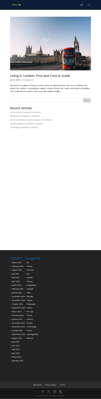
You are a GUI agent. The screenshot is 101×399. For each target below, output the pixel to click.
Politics (29, 308)
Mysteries (37, 385)
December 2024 (18, 296)
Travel (29, 330)
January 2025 (17, 292)
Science (30, 319)
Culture (29, 266)
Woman (30, 338)
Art (28, 262)
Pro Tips (30, 311)
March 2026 (16, 262)
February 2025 (17, 289)
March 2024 (16, 311)
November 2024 (18, 300)
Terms (62, 385)
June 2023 (16, 345)
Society (30, 323)
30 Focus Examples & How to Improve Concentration (31, 120)
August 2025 (17, 270)
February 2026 (17, 266)
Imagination (31, 285)
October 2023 (17, 330)
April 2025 (16, 281)
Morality (30, 296)
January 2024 (17, 319)
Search (87, 100)
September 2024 (18, 308)
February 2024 (17, 315)
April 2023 (16, 353)
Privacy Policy (50, 385)
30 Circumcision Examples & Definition (25, 112)
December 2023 (18, 323)
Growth (30, 277)
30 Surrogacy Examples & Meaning (24, 127)
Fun (28, 274)
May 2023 (16, 349)
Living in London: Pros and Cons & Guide (40, 75)
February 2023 (17, 360)
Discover (30, 270)
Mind (29, 292)
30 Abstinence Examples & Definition (25, 116)
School (29, 315)
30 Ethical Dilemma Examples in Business (26, 123)
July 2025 (15, 274)
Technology (31, 326)
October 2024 (17, 304)
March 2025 (16, 285)
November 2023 (18, 326)
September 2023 (18, 334)
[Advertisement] (50, 150)
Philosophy (31, 304)
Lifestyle (30, 289)
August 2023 (17, 338)
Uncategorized (28, 80)
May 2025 (16, 277)
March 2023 (16, 357)
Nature (29, 300)
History (29, 281)
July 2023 (15, 342)
